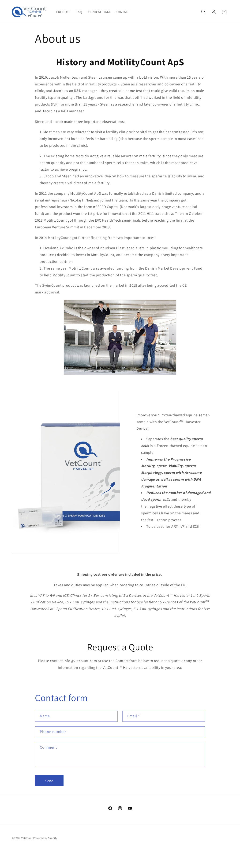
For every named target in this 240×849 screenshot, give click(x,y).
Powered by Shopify (45, 838)
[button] (203, 12)
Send (49, 781)
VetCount (27, 838)
